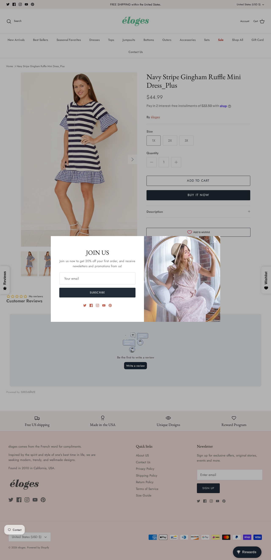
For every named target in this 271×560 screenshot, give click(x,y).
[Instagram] (97, 305)
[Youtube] (103, 305)
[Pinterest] (110, 305)
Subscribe (97, 292)
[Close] (215, 241)
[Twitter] (84, 305)
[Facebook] (91, 305)
